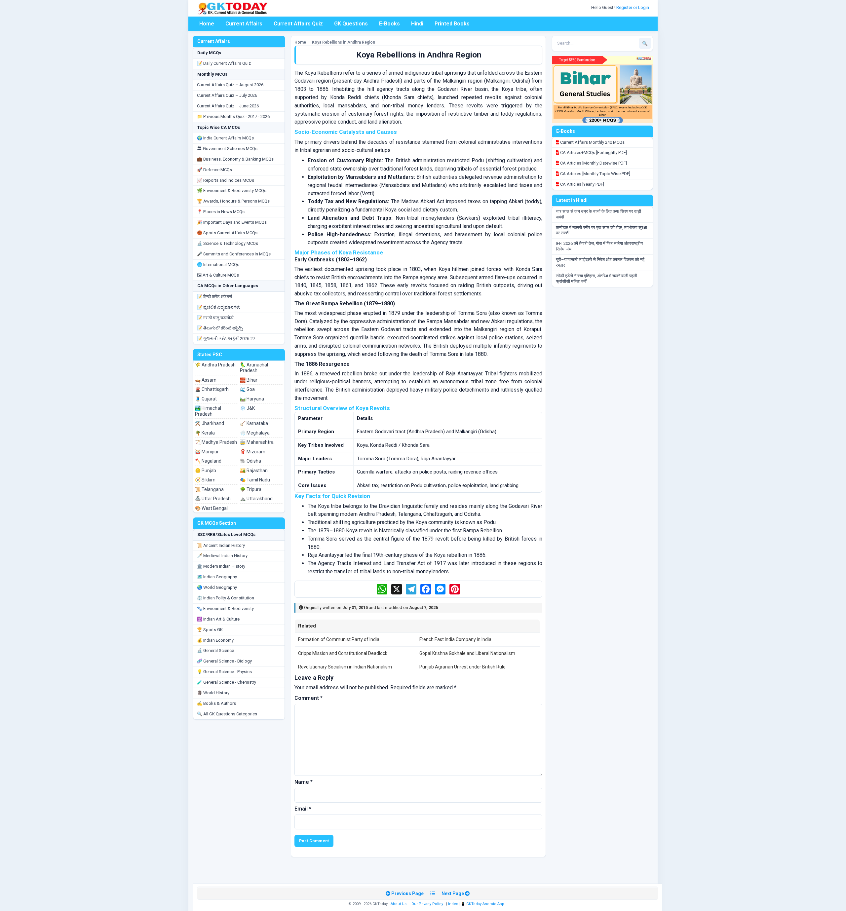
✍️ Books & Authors (216, 703)
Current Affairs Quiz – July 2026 (227, 95)
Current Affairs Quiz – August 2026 (230, 84)
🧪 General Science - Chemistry (226, 682)
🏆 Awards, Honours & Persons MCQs (233, 201)
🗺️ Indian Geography (217, 576)
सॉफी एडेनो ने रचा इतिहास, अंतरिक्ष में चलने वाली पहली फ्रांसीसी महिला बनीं (596, 278)
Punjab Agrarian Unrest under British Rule (462, 666)
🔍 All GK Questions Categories (227, 713)
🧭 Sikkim (205, 479)
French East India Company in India (455, 639)
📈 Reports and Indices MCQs (225, 180)
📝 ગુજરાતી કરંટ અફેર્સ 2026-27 (226, 338)
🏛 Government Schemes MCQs (227, 148)
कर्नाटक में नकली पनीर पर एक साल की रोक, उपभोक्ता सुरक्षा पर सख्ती (601, 230)
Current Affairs (243, 23)
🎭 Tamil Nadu (255, 479)
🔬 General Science (215, 650)
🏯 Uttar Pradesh (213, 498)
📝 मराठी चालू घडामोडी (215, 317)
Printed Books (452, 23)
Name (303, 782)
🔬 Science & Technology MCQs (227, 243)
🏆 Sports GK (210, 629)
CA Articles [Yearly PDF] (581, 184)
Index (453, 904)
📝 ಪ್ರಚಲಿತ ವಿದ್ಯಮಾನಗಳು (219, 307)
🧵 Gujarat (206, 398)
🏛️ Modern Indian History (221, 566)
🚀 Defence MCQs (214, 169)
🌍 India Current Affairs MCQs (225, 137)
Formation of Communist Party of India (338, 639)
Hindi (417, 23)
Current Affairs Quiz (298, 23)
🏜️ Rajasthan (254, 470)
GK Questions (351, 23)
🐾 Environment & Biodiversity (225, 608)
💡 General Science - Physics (224, 671)
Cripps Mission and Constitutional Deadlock (342, 653)
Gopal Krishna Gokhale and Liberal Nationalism (467, 653)
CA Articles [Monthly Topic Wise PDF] (594, 173)
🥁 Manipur (207, 451)
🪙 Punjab (205, 470)
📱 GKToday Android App (483, 904)
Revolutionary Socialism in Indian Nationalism (345, 666)
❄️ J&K (247, 408)
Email (302, 809)
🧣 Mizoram (252, 451)
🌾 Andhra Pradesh (215, 364)
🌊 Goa (247, 389)
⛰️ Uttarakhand (256, 498)
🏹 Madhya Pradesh (216, 442)
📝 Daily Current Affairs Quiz (224, 63)
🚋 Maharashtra (257, 442)
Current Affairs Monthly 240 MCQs (592, 142)
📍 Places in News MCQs (221, 211)
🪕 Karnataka (254, 423)
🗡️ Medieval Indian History (222, 555)
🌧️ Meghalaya (255, 433)
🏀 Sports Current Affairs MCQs (227, 232)
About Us (398, 904)
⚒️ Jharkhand (209, 423)
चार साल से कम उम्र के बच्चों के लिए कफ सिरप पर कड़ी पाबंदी (598, 214)
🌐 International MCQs (218, 264)
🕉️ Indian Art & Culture (218, 619)
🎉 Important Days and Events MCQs (232, 222)
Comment (308, 698)
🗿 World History (213, 692)
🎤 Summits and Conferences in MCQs (234, 253)
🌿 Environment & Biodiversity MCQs (231, 190)
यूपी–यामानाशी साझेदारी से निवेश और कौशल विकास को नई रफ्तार (600, 262)
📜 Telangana (209, 489)
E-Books (389, 23)
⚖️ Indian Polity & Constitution (225, 597)
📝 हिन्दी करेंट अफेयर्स (214, 296)
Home (206, 23)
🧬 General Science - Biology (224, 661)
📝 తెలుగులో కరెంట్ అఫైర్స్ (220, 327)
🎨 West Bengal (211, 508)
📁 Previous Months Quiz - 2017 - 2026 (233, 116)
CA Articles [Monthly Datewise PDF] (593, 163)
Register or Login (633, 7)
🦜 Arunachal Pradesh (254, 367)
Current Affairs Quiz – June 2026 (228, 105)
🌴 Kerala (205, 433)
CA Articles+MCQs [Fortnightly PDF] (593, 152)
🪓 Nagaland (208, 461)
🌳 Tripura (250, 489)
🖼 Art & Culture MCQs (218, 275)
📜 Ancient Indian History (221, 545)
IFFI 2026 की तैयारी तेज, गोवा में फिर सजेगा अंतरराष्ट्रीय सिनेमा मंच (599, 246)
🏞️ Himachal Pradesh (208, 411)
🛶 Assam (205, 380)
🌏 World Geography (217, 587)
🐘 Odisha (250, 461)
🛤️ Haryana (252, 398)
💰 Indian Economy (215, 640)
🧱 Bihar (248, 380)
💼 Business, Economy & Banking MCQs (235, 159)
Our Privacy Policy (427, 904)
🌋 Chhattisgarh (212, 389)
